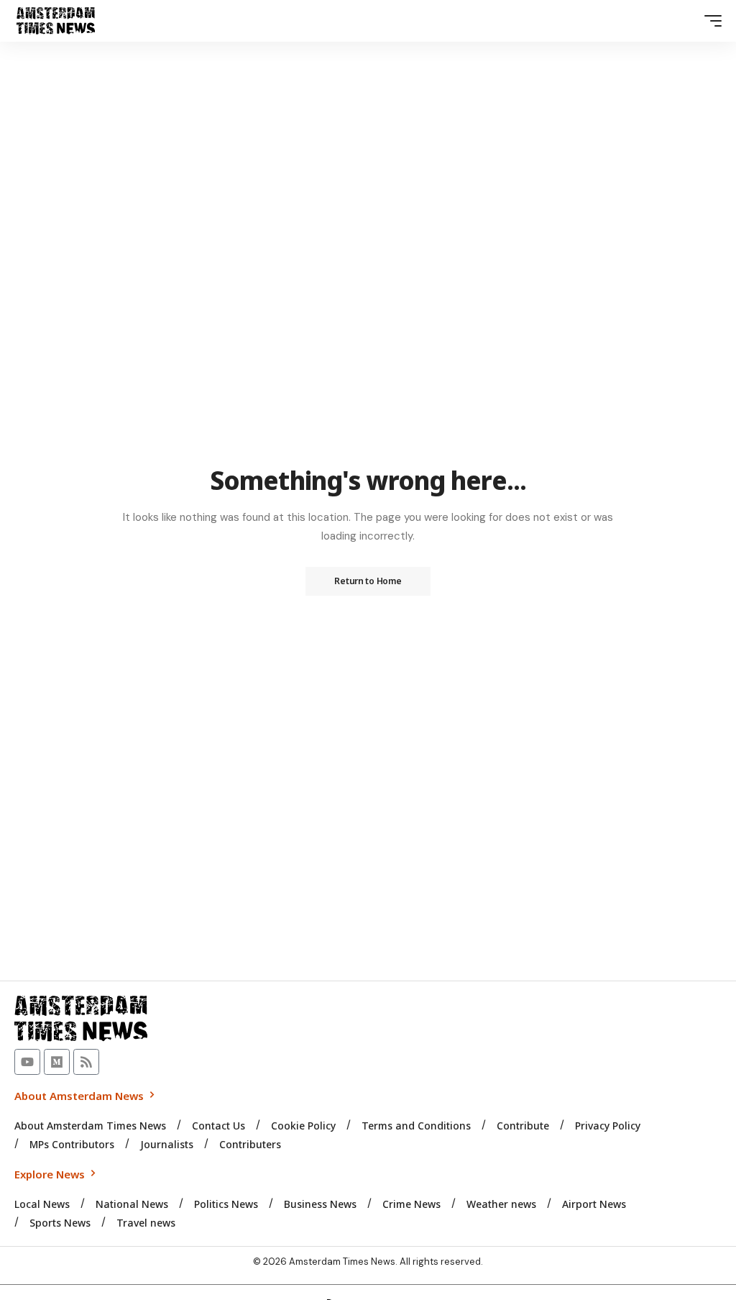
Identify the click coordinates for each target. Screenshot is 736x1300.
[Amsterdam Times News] (55, 21)
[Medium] (57, 1062)
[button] (709, 21)
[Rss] (86, 1062)
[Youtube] (27, 1062)
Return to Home (367, 581)
